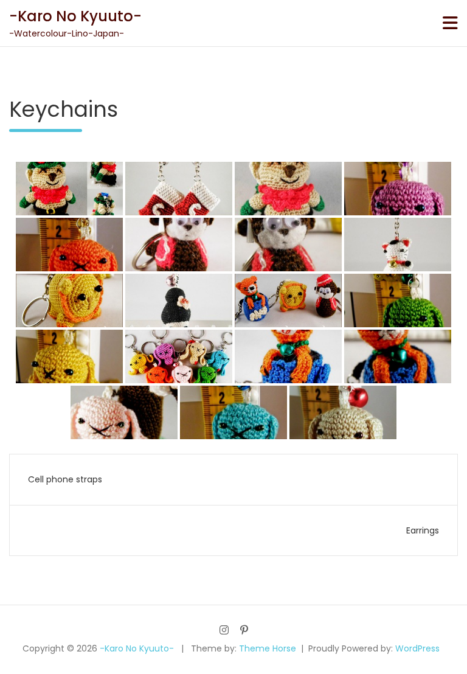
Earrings (422, 530)
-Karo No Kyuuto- (75, 16)
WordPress (417, 648)
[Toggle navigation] (450, 23)
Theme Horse (267, 648)
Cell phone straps (65, 479)
